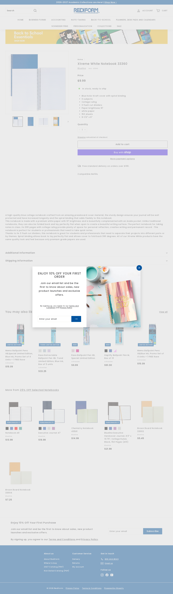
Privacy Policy (66, 307)
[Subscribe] (76, 319)
